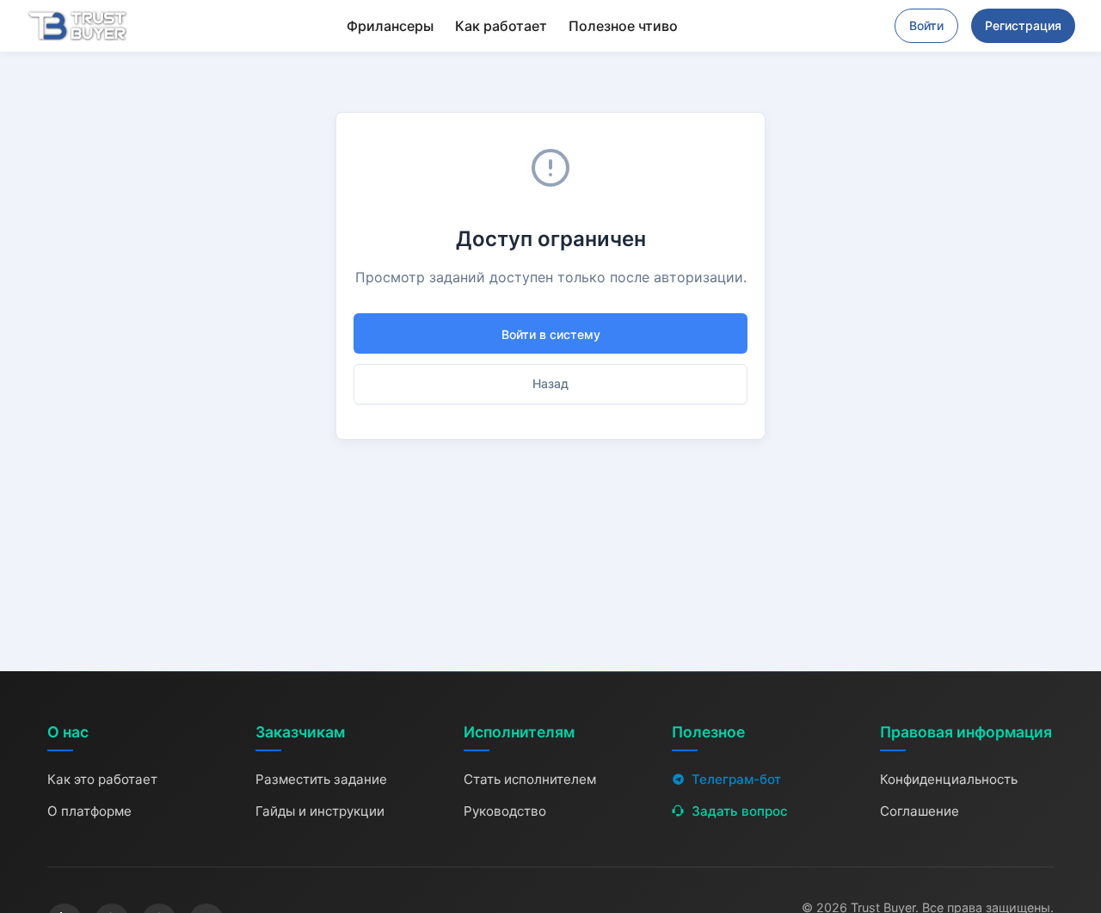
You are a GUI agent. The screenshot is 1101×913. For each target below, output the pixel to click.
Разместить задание (321, 779)
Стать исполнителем (530, 779)
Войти (926, 25)
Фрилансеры (390, 25)
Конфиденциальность (949, 779)
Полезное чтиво (623, 25)
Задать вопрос (740, 811)
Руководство (505, 811)
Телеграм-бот (736, 779)
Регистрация (1023, 25)
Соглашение (919, 811)
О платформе (89, 811)
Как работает (501, 25)
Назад (550, 383)
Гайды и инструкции (319, 811)
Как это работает (102, 779)
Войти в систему (550, 334)
